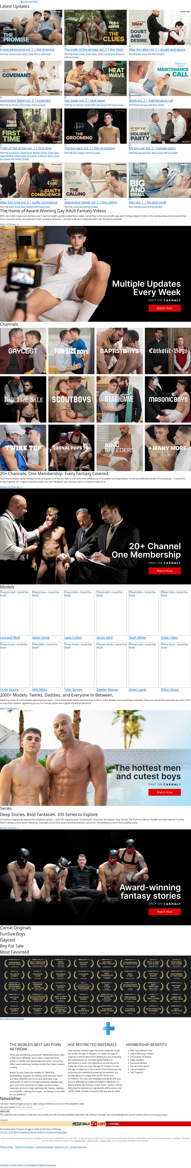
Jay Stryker (14, 104)
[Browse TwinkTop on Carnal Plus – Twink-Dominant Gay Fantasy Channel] (23, 448)
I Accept (4, 1119)
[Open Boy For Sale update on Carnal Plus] (95, 145)
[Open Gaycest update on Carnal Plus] (31, 46)
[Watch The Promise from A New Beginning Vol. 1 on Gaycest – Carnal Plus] (31, 27)
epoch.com (92, 1141)
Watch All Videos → (9, 224)
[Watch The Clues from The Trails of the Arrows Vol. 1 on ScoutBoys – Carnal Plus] (95, 27)
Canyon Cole (15, 54)
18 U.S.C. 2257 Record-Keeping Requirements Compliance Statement (33, 1132)
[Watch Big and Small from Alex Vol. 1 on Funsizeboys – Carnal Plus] (160, 180)
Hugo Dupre (118, 104)
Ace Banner (78, 104)
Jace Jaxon (95, 152)
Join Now (33, 1)
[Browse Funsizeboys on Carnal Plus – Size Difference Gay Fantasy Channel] (71, 351)
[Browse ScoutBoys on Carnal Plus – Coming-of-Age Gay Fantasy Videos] (71, 399)
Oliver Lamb (104, 54)
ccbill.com (105, 1141)
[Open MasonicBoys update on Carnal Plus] (31, 97)
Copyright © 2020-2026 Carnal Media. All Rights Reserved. (28, 1165)
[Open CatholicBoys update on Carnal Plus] (160, 46)
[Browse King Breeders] (120, 448)
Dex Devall (102, 104)
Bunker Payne (40, 152)
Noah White (158, 104)
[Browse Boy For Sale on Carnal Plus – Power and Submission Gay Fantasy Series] (23, 399)
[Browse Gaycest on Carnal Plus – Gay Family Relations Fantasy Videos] (23, 351)
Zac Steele (73, 57)
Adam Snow (78, 54)
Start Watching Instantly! (12, 1018)
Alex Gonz (142, 54)
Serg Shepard (117, 54)
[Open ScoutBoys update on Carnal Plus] (95, 46)
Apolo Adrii (90, 104)
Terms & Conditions (24, 1147)
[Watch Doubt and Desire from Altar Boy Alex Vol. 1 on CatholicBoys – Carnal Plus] (160, 27)
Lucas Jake (78, 206)
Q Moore (42, 155)
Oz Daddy (41, 104)
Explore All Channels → (11, 487)
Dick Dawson (79, 152)
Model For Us (61, 1147)
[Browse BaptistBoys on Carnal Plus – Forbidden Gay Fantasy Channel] (120, 351)
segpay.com (79, 1141)
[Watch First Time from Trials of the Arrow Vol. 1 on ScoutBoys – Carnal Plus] (31, 126)
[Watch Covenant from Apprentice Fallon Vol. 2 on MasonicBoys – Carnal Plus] (31, 78)
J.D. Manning (44, 54)
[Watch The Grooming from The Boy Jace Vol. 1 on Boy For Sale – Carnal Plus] (95, 126)
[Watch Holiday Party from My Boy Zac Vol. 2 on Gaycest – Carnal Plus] (160, 126)
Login (26, 1)
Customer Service (45, 1147)
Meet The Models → (9, 708)
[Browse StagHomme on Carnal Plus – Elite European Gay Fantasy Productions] (120, 399)
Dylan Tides (27, 54)
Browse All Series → (9, 827)
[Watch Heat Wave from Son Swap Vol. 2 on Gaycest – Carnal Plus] (95, 78)
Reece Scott (53, 155)
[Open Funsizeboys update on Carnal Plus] (160, 97)
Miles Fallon (25, 104)
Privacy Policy (6, 1147)
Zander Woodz (22, 159)
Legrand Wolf (6, 155)
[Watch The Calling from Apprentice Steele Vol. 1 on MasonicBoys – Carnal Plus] (95, 180)
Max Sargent (158, 54)
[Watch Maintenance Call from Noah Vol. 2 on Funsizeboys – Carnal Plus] (160, 78)
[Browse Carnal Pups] (71, 448)
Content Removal (78, 1147)
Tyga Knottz (44, 206)
